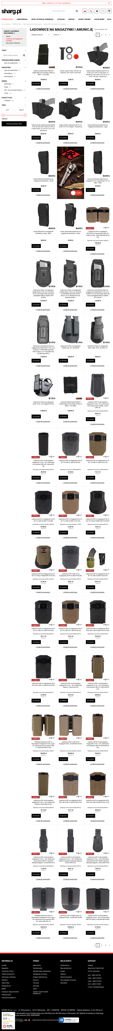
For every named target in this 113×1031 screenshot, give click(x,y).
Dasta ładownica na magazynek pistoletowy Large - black (43, 232)
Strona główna (6, 24)
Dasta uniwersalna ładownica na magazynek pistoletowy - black (70, 232)
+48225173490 (96, 984)
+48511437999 (96, 978)
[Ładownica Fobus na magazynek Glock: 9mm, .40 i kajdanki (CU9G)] (43, 385)
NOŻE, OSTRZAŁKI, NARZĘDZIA (42, 19)
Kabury (8, 36)
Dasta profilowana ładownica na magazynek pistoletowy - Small (43, 180)
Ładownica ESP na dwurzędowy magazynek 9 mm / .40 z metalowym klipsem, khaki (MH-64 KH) (43, 802)
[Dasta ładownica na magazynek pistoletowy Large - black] (43, 215)
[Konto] (97, 11)
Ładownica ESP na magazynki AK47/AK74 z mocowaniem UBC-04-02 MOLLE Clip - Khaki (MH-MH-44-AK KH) (97, 234)
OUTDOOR (61, 19)
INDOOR (71, 19)
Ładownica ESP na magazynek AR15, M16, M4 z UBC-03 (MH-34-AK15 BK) (97, 629)
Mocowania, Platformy (13, 43)
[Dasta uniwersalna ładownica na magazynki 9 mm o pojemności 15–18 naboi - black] (98, 162)
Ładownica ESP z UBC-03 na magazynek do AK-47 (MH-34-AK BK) (70, 575)
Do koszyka (36, 83)
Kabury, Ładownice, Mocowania (32, 24)
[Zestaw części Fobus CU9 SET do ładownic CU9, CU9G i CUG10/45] (70, 54)
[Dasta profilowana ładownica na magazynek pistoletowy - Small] (43, 162)
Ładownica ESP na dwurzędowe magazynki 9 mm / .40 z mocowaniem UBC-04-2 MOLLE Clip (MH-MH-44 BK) (98, 917)
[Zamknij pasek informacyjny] (109, 3)
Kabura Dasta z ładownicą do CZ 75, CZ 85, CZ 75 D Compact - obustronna (70, 126)
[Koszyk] (109, 11)
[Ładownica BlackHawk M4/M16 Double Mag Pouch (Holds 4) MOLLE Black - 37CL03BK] (70, 385)
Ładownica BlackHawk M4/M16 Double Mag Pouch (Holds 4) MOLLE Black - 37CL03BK (70, 404)
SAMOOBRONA (22, 19)
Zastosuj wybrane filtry (14, 124)
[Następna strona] (109, 35)
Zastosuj (4, 118)
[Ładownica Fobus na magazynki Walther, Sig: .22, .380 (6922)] (70, 329)
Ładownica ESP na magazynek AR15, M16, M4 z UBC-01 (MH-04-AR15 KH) (70, 801)
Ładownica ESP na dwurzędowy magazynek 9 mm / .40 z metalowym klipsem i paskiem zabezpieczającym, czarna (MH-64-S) (70, 860)
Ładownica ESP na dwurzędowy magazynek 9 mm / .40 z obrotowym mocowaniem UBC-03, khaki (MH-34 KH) (98, 744)
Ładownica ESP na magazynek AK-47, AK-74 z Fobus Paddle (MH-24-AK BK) (97, 520)
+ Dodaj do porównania (43, 88)
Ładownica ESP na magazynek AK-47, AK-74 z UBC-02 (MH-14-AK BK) (43, 520)
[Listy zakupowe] (103, 11)
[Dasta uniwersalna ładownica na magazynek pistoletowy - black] (70, 215)
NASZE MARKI (99, 19)
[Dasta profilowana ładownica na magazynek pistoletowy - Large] (98, 108)
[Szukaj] (76, 11)
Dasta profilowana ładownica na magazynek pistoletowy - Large (98, 126)
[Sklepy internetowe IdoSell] (110, 1025)
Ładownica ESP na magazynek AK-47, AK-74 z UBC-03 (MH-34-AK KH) (97, 575)
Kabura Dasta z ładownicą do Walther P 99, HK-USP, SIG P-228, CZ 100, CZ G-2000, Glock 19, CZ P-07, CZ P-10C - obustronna (43, 127)
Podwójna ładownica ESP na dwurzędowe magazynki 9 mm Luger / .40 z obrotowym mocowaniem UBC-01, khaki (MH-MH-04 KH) (43, 744)
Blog (109, 19)
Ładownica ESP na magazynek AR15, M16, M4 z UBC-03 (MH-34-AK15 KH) (97, 801)
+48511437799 (96, 975)
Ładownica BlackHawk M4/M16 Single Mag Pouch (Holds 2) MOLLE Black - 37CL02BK (43, 72)
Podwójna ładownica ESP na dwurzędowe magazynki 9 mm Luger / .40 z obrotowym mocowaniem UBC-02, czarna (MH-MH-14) (43, 918)
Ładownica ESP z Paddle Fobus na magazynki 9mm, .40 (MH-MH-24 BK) (70, 916)
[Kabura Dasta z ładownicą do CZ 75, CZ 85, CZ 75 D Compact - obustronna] (70, 108)
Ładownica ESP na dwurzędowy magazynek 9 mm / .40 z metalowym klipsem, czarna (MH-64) (70, 685)
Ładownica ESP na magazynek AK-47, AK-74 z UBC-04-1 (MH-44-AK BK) (43, 629)
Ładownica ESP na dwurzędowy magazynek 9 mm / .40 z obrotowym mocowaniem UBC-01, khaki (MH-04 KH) (98, 686)
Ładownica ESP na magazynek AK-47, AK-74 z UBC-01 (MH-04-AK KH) (97, 461)
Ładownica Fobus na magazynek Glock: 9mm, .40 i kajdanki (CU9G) (43, 403)
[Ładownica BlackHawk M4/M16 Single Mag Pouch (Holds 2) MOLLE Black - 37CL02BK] (43, 54)
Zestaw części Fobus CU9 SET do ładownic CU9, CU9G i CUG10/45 (70, 72)
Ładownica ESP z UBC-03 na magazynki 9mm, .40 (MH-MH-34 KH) (70, 743)
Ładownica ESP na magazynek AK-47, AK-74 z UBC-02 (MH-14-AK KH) (70, 520)
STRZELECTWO (7, 19)
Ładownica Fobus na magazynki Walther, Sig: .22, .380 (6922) (71, 347)
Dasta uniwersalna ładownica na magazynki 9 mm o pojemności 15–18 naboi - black (98, 181)
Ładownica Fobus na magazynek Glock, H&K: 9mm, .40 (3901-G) (98, 347)
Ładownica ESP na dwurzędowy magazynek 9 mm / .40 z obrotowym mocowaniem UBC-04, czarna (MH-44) (43, 463)
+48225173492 (96, 981)
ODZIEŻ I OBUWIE (84, 19)
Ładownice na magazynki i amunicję (14, 40)
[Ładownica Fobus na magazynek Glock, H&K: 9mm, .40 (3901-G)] (98, 329)
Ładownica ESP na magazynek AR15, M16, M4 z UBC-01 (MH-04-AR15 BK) (43, 684)
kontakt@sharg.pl (98, 987)
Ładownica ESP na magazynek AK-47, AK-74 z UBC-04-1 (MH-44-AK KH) (70, 629)
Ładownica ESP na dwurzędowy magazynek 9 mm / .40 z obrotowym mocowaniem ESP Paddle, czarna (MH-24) (98, 404)
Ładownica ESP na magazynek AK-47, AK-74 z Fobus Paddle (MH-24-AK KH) (43, 575)
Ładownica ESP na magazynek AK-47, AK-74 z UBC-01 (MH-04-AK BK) (70, 461)
